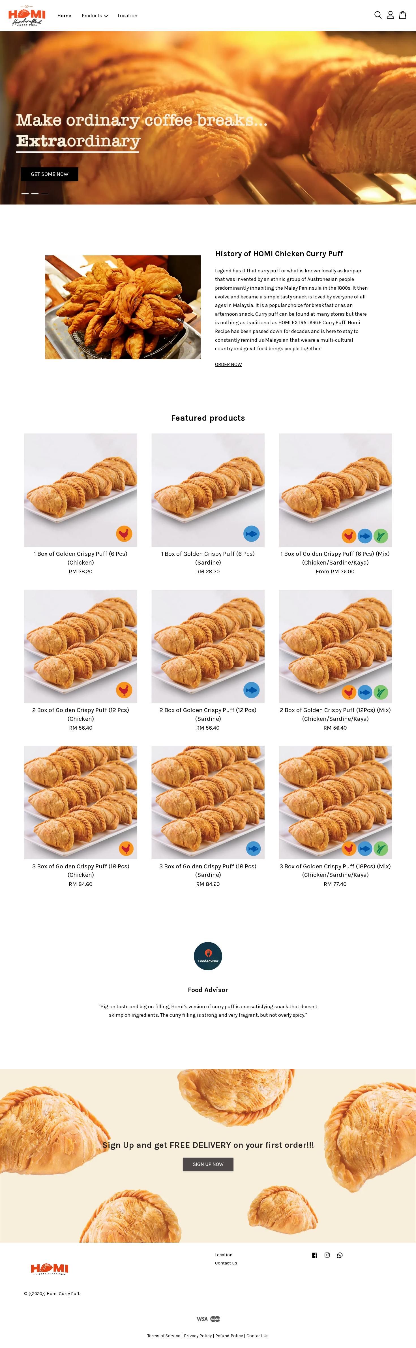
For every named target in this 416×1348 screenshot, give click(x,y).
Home (64, 15)
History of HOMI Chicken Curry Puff (279, 253)
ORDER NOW (228, 364)
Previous (12, 118)
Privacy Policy (198, 1335)
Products (92, 15)
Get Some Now (49, 174)
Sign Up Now (208, 1164)
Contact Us (257, 1335)
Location (128, 15)
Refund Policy (229, 1335)
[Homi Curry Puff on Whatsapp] (340, 1257)
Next (404, 118)
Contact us (226, 1263)
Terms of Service (163, 1335)
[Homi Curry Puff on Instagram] (327, 1257)
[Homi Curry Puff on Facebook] (315, 1257)
